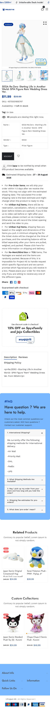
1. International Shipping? (18, 433)
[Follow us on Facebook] (11, 282)
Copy (30, 342)
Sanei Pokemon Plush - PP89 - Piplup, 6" (37, 572)
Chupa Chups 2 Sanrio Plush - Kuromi (37, 638)
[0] (42, 9)
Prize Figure (27, 146)
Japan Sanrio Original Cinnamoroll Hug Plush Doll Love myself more (13, 575)
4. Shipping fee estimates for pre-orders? (22, 501)
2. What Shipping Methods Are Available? (20, 480)
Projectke (40, 699)
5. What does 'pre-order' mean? (21, 509)
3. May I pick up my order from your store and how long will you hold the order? (23, 491)
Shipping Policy (12, 363)
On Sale (10, 112)
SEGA (24, 140)
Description (10, 357)
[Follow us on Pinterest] (19, 282)
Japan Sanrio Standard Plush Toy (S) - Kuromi (13, 638)
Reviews (23, 357)
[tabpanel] (19, 75)
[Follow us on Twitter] (15, 282)
